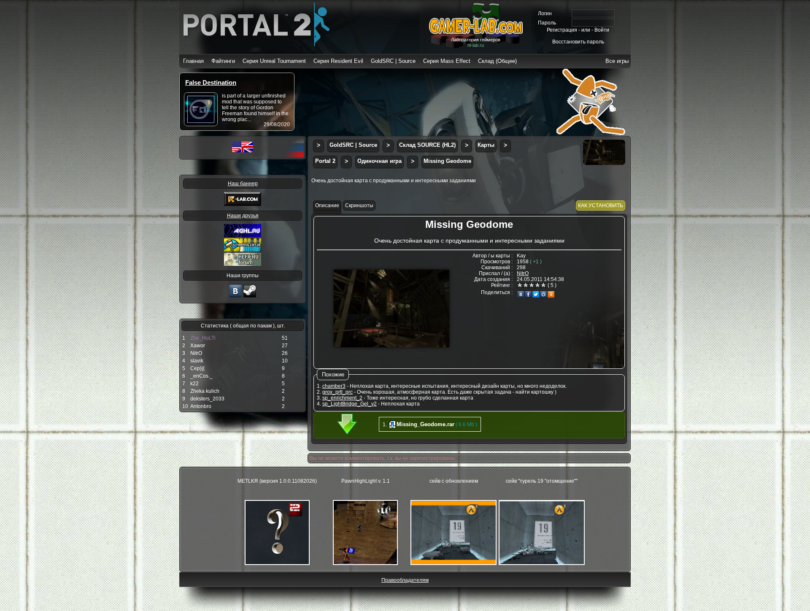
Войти (601, 30)
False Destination (210, 82)
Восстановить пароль (578, 42)
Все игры (617, 61)
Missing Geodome (447, 161)
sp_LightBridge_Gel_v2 (349, 404)
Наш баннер (243, 184)
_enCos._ (201, 376)
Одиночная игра (379, 161)
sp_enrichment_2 (342, 398)
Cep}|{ (197, 368)
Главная (193, 61)
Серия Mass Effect (446, 61)
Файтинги (223, 61)
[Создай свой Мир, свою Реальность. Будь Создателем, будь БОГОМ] (242, 250)
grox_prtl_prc (337, 392)
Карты (486, 145)
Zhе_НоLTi (203, 338)
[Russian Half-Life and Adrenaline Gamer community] (242, 235)
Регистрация (562, 30)
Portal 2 (325, 161)
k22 (194, 384)
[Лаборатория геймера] (235, 297)
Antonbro (200, 406)
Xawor (197, 346)
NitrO (196, 353)
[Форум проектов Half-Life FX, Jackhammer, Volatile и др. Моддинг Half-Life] (242, 264)
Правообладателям (405, 580)
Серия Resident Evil (338, 61)
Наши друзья (243, 216)
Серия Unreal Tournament (274, 61)
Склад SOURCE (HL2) (427, 145)
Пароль (547, 23)
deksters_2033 (207, 399)
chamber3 (334, 386)
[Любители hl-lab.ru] (250, 297)
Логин (545, 13)
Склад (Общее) (497, 61)
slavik (196, 361)
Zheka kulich (204, 391)
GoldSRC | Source (393, 61)
